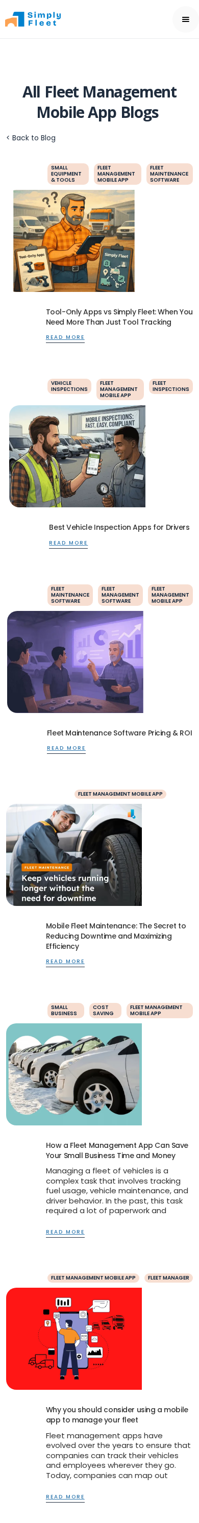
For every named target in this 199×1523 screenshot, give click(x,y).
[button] (185, 19)
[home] (49, 19)
